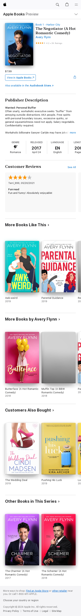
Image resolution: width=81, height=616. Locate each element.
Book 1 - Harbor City (48, 24)
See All (72, 167)
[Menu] (76, 4)
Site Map (57, 611)
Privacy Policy (11, 611)
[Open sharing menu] (75, 77)
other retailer (59, 591)
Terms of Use (30, 611)
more (73, 132)
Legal (45, 611)
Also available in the (28, 85)
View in (19, 77)
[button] (57, 4)
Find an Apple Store (37, 591)
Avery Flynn (43, 37)
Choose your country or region (21, 600)
